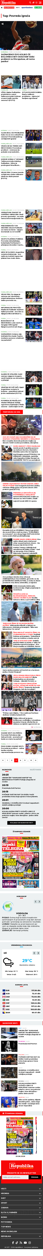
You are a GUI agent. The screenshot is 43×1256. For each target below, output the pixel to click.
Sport (4, 1203)
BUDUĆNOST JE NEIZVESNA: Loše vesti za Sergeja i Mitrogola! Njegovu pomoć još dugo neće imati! (11, 324)
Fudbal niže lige (5, 90)
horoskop (22, 896)
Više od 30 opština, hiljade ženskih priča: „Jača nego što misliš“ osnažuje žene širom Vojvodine (29, 1103)
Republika (6, 1236)
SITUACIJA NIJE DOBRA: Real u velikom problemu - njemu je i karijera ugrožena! (32, 95)
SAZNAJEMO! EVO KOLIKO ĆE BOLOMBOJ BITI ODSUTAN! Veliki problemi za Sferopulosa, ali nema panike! (18, 58)
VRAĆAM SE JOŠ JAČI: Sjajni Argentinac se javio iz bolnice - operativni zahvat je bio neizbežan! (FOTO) (12, 390)
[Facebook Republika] (13, 1242)
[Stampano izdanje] (21, 862)
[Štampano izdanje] (20, 1136)
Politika (21, 1054)
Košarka (4, 52)
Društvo (21, 1097)
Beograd (8, 953)
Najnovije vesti (10, 1023)
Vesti (18, 7)
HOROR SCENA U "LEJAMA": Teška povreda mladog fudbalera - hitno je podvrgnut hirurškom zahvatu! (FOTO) (12, 162)
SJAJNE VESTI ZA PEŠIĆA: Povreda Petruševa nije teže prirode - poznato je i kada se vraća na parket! (12, 736)
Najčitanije (35, 770)
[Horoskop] (36, 3)
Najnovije (7, 770)
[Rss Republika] (21, 1242)
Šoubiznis (21, 1041)
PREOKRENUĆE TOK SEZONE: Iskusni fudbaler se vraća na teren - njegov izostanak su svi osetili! (12, 229)
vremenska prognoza (21, 945)
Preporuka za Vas (11, 412)
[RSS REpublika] (25, 1242)
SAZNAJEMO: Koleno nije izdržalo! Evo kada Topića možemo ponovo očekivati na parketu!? (12, 337)
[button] (35, 901)
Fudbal (24, 90)
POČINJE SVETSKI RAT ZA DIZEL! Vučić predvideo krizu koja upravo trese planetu (20, 796)
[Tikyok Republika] (17, 1242)
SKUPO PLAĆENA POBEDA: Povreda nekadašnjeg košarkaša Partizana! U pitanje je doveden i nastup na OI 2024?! (12, 242)
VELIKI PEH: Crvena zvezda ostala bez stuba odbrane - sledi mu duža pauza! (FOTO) (12, 175)
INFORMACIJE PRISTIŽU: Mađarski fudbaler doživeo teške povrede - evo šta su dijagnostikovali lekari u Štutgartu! (12, 311)
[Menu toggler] (40, 2)
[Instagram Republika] (29, 1242)
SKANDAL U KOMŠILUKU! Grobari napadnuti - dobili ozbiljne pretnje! (21, 804)
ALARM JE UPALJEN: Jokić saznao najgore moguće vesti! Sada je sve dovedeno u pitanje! (13, 377)
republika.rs (19, 1247)
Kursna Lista (21, 985)
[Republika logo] (9, 2)
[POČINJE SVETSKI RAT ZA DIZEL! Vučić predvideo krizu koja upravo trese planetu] (9, 1059)
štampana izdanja (14, 1113)
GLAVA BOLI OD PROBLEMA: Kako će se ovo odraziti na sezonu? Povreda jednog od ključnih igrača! (12, 136)
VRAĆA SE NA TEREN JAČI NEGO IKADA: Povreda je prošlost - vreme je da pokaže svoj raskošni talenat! (11, 149)
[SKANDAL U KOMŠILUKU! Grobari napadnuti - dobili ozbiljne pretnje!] (9, 1072)
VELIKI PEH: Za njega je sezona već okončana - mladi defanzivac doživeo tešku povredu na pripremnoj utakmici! (12, 297)
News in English (9, 1231)
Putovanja (6, 1222)
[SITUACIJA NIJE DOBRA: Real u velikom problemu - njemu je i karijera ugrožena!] (32, 82)
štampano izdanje (21, 832)
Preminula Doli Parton (11, 788)
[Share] (2, 24)
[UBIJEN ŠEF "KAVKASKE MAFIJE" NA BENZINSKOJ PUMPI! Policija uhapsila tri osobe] (9, 1033)
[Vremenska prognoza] (33, 3)
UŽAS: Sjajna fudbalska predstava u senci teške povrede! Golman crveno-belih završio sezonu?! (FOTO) (11, 96)
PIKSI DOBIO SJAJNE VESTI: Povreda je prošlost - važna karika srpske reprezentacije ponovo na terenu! (12, 749)
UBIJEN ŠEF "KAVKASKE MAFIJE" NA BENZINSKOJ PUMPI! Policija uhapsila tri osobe (18, 780)
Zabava (4, 1208)
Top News (6, 1227)
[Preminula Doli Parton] (9, 1046)
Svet (20, 1028)
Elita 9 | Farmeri (9, 1213)
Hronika (21, 1081)
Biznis (4, 1217)
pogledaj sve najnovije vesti (21, 823)
